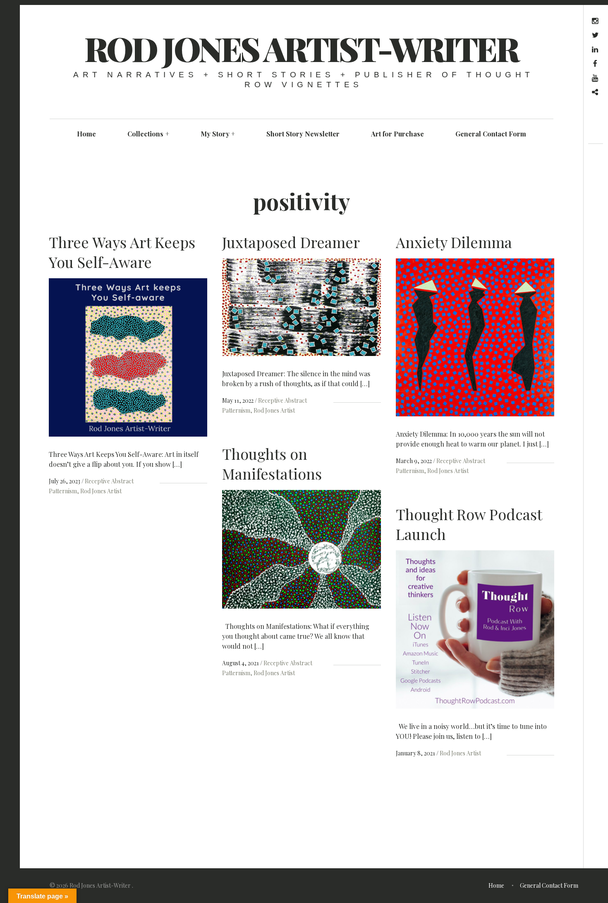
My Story (218, 133)
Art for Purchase (397, 133)
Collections (148, 133)
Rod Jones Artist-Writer (301, 48)
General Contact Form (490, 133)
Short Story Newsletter (303, 133)
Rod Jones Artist (101, 491)
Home (86, 133)
